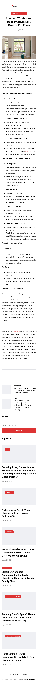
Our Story (24, 674)
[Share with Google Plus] (27, 373)
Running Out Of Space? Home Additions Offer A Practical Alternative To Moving (18, 617)
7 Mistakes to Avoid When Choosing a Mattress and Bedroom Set (16, 513)
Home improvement (19, 13)
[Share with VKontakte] (22, 376)
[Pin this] (33, 373)
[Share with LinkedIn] (30, 373)
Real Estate (7, 568)
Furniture (9, 492)
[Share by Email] (25, 376)
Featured (9, 531)
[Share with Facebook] (22, 373)
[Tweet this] (25, 373)
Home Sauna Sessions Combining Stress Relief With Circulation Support (18, 656)
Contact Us (14, 674)
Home (8, 449)
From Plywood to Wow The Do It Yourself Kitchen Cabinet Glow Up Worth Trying (18, 552)
